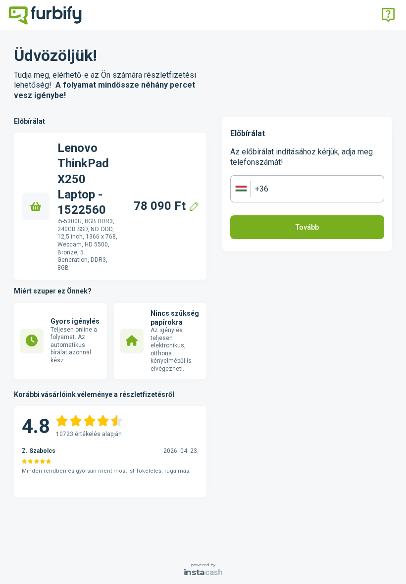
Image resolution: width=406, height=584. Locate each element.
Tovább (307, 227)
